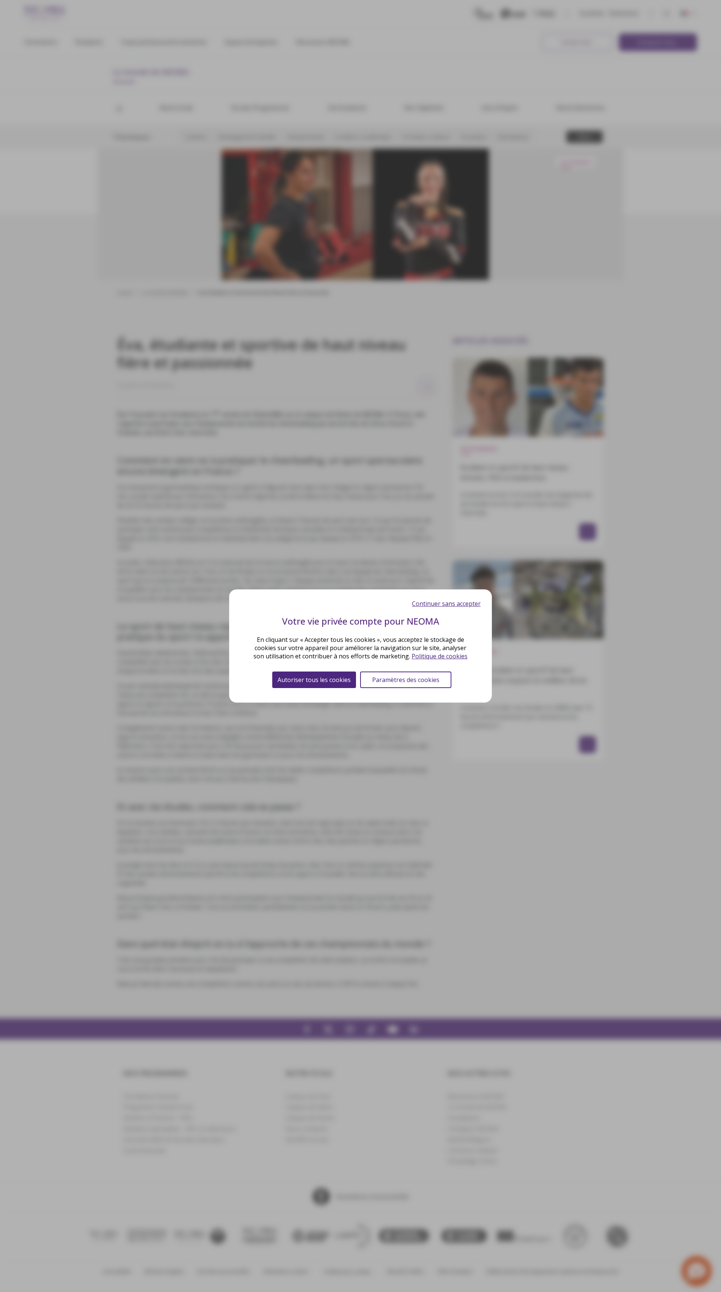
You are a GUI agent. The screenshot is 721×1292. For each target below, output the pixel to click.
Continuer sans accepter (446, 603)
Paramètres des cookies (405, 680)
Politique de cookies (440, 656)
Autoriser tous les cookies (314, 680)
